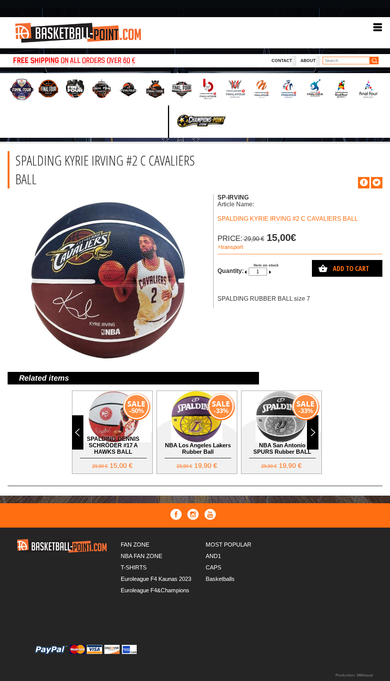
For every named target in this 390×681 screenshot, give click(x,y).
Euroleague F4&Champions (155, 590)
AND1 (213, 556)
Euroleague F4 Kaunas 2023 (156, 579)
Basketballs (220, 579)
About (308, 60)
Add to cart (351, 268)
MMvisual (365, 675)
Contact (282, 60)
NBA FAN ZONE (141, 556)
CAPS (213, 567)
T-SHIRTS (134, 567)
